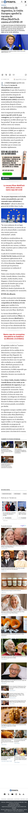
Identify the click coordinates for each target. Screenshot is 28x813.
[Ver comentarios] (26, 5)
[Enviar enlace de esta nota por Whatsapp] (10, 74)
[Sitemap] (23, 794)
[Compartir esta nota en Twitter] (6, 74)
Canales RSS (3, 799)
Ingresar (21, 1)
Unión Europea (17, 493)
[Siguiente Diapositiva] (26, 510)
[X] (8, 794)
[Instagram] (16, 794)
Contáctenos (17, 799)
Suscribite (7, 174)
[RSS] (19, 794)
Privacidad (22, 799)
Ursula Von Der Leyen (6, 493)
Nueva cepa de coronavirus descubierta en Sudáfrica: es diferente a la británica (14, 336)
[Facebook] (4, 794)
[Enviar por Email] (13, 74)
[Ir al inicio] (10, 1)
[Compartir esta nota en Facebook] (2, 74)
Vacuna (24, 493)
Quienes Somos (10, 799)
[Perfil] (14, 791)
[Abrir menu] (2, 2)
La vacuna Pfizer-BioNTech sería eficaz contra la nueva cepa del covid (14, 188)
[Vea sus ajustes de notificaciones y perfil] (25, 1)
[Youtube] (12, 794)
